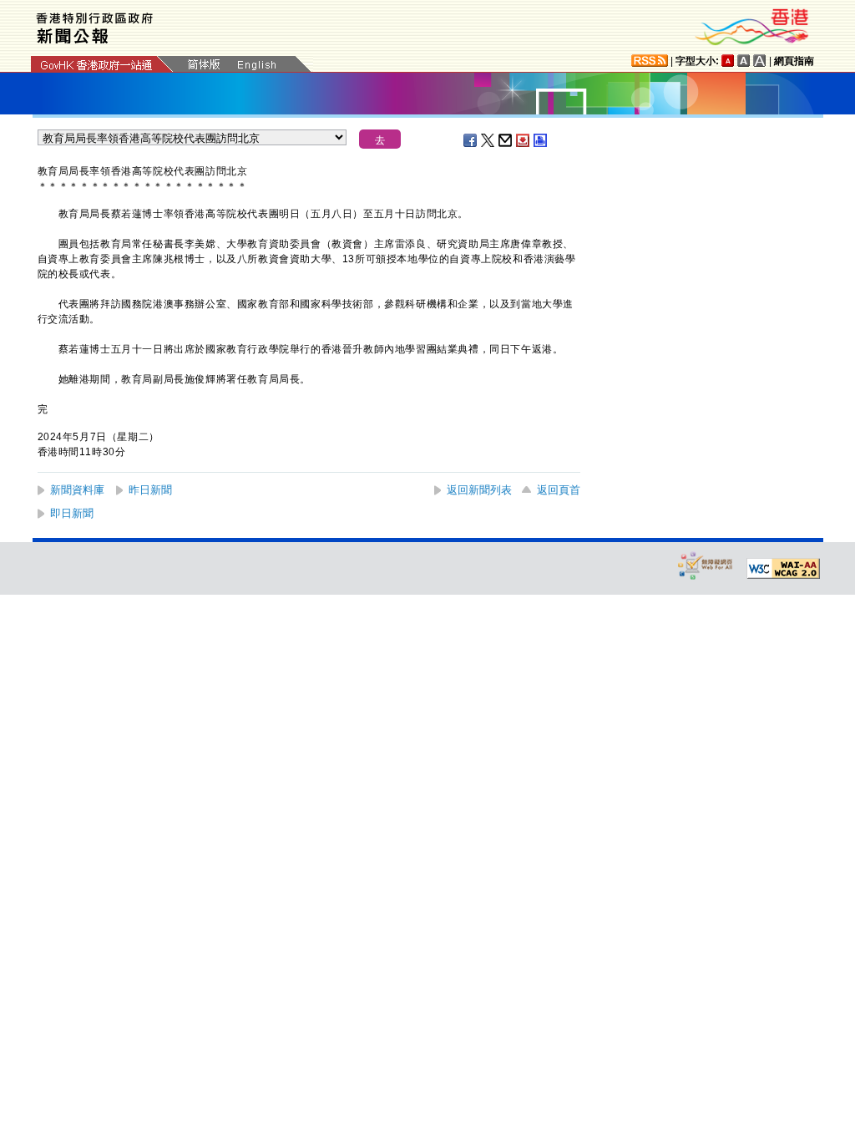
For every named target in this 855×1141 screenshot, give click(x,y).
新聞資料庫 (77, 490)
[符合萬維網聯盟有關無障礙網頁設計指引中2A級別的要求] (783, 569)
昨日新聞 (150, 490)
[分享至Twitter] (488, 140)
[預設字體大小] (728, 60)
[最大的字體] (759, 60)
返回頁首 (558, 490)
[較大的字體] (744, 60)
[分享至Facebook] (470, 140)
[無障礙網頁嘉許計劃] (705, 565)
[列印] (541, 140)
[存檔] (523, 140)
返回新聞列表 (479, 490)
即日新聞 (72, 513)
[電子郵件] (506, 140)
